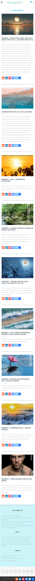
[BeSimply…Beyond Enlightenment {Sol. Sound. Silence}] (17, 365)
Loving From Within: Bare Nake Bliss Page (12, 523)
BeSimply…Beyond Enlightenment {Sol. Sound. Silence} (16, 380)
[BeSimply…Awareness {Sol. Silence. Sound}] (17, 414)
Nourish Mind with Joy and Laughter (17, 112)
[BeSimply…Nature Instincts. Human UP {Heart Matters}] (17, 214)
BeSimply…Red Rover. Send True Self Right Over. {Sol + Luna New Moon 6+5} (17, 39)
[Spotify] (28, 571)
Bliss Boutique (5, 519)
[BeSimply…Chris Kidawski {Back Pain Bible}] (17, 465)
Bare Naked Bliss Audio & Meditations (11, 515)
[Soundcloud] (24, 571)
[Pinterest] (16, 571)
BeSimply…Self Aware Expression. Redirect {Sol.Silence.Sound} (16, 333)
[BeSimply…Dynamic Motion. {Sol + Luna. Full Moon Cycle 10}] (17, 267)
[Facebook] (3, 571)
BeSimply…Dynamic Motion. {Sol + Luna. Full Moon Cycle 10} (15, 282)
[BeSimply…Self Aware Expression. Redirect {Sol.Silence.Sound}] (17, 318)
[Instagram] (12, 571)
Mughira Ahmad (11, 556)
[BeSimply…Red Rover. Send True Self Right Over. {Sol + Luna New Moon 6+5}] (17, 24)
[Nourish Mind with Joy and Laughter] (17, 98)
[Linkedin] (20, 571)
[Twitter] (7, 571)
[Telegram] (32, 571)
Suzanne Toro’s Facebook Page (10, 527)
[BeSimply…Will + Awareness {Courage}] (17, 165)
